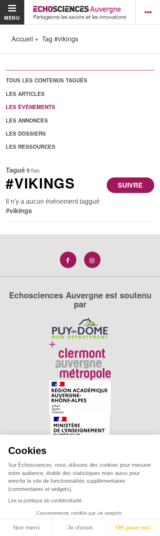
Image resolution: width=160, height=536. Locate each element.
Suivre (130, 185)
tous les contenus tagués (46, 80)
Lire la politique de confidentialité (45, 501)
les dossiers (26, 133)
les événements (30, 107)
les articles (25, 94)
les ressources (30, 146)
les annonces (27, 120)
